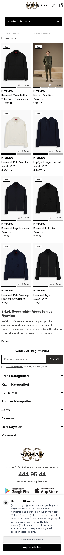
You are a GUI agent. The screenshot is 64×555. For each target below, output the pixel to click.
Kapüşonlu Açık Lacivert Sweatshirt (47, 163)
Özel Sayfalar (11, 427)
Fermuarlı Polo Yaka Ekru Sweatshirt (15, 163)
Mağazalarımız (26, 481)
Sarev (5, 410)
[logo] (32, 5)
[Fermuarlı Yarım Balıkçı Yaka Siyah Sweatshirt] (16, 65)
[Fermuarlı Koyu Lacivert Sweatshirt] (16, 198)
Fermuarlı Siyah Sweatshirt (42, 296)
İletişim (42, 481)
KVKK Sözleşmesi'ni (14, 366)
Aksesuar (8, 418)
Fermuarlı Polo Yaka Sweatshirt (45, 230)
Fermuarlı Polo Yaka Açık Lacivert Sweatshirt (15, 296)
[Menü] (3, 5)
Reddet (44, 521)
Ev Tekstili (9, 393)
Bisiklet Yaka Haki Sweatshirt (43, 97)
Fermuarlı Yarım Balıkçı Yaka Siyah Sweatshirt (14, 97)
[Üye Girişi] (53, 5)
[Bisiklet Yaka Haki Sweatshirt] (48, 65)
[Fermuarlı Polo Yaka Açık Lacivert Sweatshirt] (16, 265)
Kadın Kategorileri (15, 384)
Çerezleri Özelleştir (32, 539)
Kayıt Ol (54, 359)
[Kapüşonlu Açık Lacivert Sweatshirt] (48, 132)
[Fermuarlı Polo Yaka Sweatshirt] (48, 198)
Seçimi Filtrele (19, 21)
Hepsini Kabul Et (32, 547)
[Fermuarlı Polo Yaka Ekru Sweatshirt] (16, 132)
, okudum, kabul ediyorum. (26, 366)
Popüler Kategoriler (16, 401)
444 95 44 (32, 474)
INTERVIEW (7, 91)
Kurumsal (8, 435)
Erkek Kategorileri (15, 376)
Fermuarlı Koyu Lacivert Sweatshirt (15, 230)
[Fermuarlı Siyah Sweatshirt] (48, 265)
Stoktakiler (10, 38)
